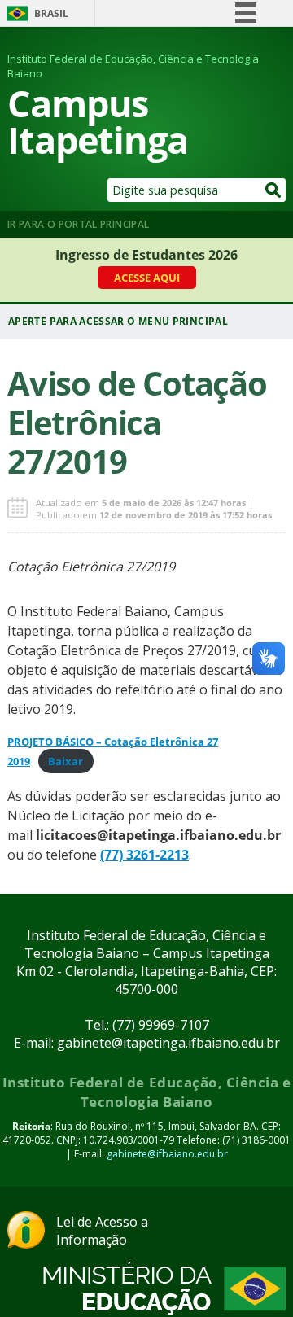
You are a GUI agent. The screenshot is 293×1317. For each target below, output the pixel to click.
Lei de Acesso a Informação (102, 1231)
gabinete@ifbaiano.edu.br (167, 1154)
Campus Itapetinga (97, 121)
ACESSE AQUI (147, 277)
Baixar (65, 761)
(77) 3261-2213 (144, 855)
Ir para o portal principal (78, 224)
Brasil (51, 13)
